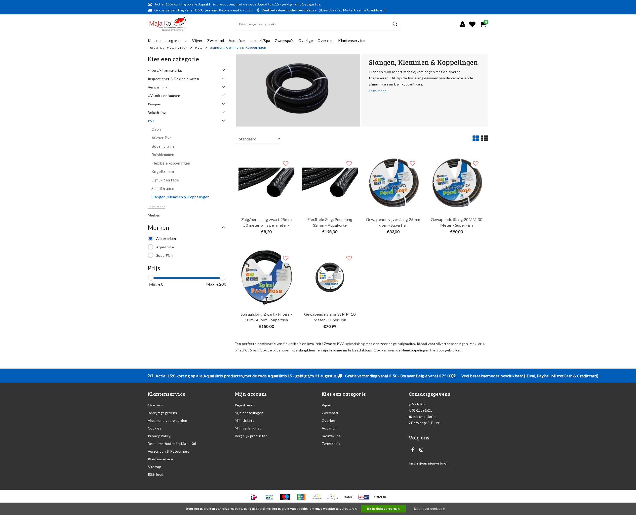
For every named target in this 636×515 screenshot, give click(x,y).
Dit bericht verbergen (383, 509)
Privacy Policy (159, 436)
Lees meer (377, 90)
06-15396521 (421, 410)
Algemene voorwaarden (167, 420)
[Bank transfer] (350, 499)
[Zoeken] (395, 24)
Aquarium (330, 428)
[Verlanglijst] (472, 24)
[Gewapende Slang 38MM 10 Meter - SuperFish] (330, 277)
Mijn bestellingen (249, 413)
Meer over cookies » (429, 509)
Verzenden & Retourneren (170, 451)
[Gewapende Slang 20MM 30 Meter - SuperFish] (456, 182)
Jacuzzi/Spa (331, 436)
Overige (328, 420)
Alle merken (166, 238)
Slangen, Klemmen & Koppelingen (238, 47)
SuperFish (164, 255)
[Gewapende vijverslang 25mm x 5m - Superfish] (393, 182)
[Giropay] (365, 499)
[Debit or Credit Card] (334, 499)
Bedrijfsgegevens (162, 413)
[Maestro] (287, 499)
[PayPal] (318, 499)
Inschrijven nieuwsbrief (428, 463)
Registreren (245, 405)
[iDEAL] (255, 499)
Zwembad (330, 413)
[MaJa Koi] (168, 24)
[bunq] (303, 499)
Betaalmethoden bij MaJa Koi (172, 443)
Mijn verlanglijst (248, 428)
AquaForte (165, 247)
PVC (198, 47)
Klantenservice (160, 459)
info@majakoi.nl (424, 417)
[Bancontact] (271, 499)
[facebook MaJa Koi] (412, 450)
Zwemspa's (331, 443)
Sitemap (154, 467)
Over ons (155, 405)
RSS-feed (155, 474)
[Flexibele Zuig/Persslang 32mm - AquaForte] (330, 182)
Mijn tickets (244, 420)
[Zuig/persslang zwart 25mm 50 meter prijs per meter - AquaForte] (266, 182)
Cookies (154, 428)
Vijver (182, 47)
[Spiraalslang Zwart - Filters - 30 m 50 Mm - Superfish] (266, 277)
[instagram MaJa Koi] (421, 450)
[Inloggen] (462, 24)
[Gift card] (381, 499)
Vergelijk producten (251, 436)
